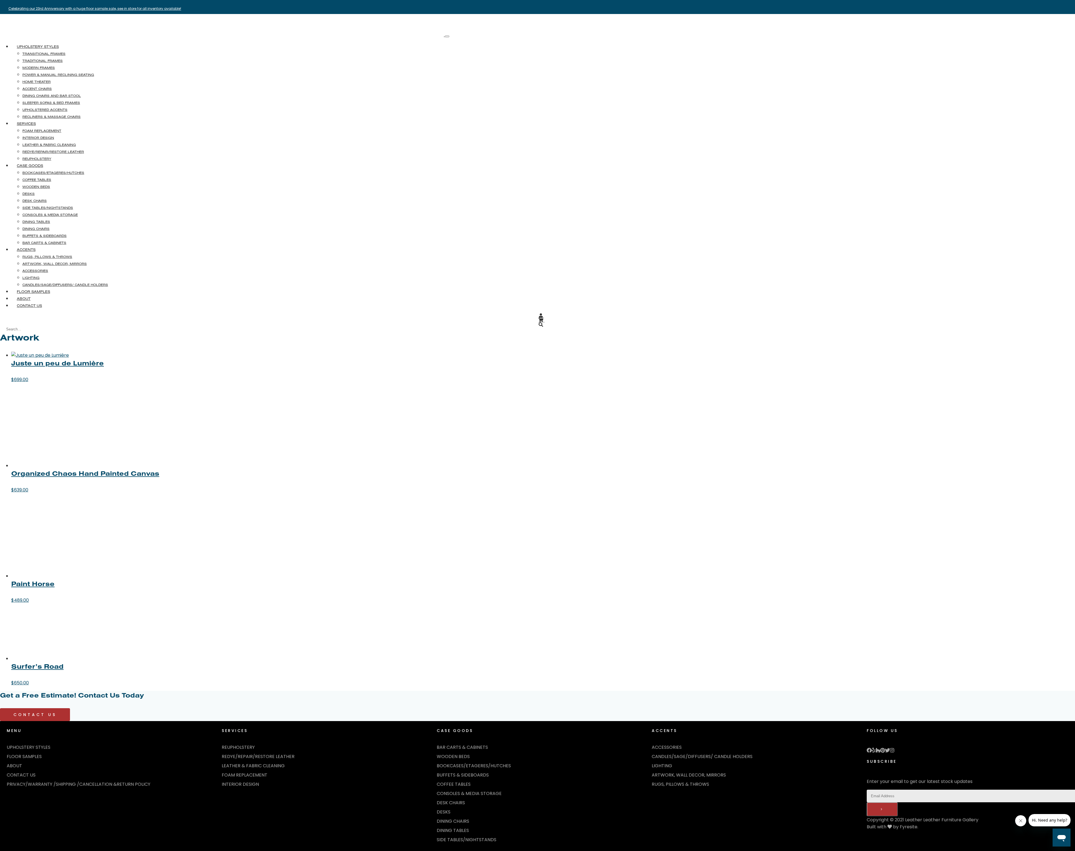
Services (26, 123)
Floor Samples (33, 291)
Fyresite (908, 827)
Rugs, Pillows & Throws (680, 784)
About (24, 298)
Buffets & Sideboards (463, 775)
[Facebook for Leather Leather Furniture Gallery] (869, 750)
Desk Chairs (451, 802)
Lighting (662, 766)
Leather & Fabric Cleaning (253, 766)
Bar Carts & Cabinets (462, 747)
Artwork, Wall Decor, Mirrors (689, 775)
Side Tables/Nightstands (466, 839)
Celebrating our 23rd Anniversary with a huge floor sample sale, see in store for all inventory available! (94, 8)
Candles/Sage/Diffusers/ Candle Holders (702, 756)
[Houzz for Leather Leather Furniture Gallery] (878, 750)
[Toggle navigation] (447, 36)
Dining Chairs (453, 821)
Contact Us (29, 305)
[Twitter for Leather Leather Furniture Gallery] (887, 750)
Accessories (667, 747)
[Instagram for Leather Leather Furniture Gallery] (892, 750)
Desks (443, 812)
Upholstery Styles (38, 46)
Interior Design (240, 784)
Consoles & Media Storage (469, 793)
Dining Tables (453, 830)
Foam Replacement (244, 775)
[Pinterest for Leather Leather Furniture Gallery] (882, 750)
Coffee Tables (454, 784)
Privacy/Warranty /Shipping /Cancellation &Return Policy (78, 784)
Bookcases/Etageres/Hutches (474, 766)
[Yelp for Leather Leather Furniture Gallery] (874, 750)
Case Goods (30, 165)
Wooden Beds (453, 756)
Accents (26, 249)
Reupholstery (238, 747)
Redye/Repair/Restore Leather (258, 756)
